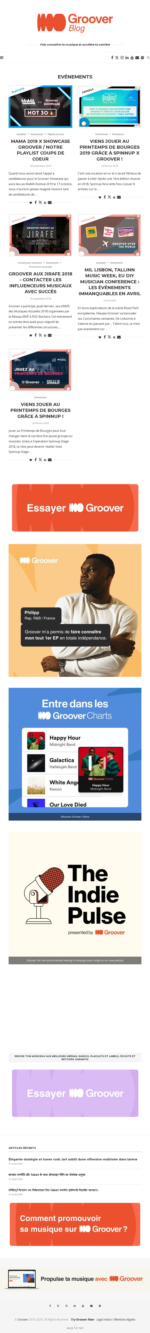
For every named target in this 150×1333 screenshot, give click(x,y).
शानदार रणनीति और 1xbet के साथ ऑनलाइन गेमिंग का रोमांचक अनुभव (47, 1174)
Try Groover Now (82, 1319)
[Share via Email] (50, 202)
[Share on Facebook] (36, 202)
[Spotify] (142, 57)
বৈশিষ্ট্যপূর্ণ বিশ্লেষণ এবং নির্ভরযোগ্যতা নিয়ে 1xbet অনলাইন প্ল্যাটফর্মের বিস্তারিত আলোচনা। (54, 1190)
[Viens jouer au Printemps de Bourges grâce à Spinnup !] (40, 370)
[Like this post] (30, 202)
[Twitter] (117, 57)
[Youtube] (132, 57)
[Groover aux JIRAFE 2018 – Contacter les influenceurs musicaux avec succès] (40, 235)
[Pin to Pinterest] (45, 202)
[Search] (148, 57)
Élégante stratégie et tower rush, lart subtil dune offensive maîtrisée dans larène (73, 1159)
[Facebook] (112, 57)
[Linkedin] (127, 57)
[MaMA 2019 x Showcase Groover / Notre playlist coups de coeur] (40, 106)
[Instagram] (122, 57)
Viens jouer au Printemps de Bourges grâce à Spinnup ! (40, 410)
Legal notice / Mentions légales (115, 1319)
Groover (23, 1319)
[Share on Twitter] (40, 202)
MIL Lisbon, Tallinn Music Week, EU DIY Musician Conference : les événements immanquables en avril (110, 281)
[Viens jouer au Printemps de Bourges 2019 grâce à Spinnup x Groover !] (109, 106)
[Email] (137, 57)
